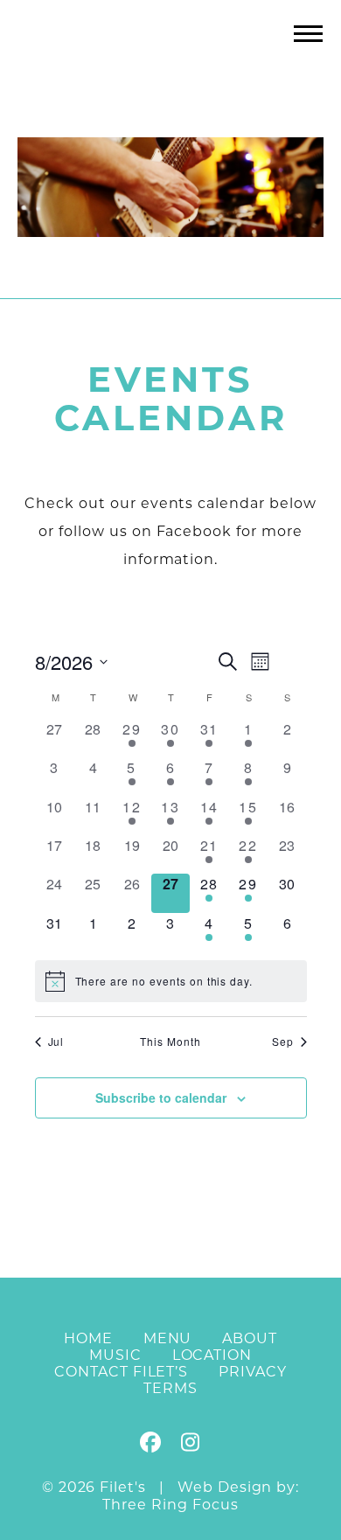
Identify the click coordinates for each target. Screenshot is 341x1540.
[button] (308, 33)
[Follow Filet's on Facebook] (151, 1445)
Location (212, 1355)
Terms (170, 1388)
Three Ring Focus (170, 1504)
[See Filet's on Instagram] (189, 1445)
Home (88, 1338)
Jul (56, 1042)
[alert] (171, 981)
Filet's (171, 68)
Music (115, 1355)
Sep (283, 1042)
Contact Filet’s (121, 1371)
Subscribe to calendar (160, 1097)
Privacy (253, 1371)
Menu (167, 1338)
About (249, 1338)
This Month (170, 1042)
